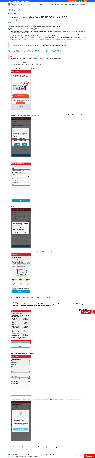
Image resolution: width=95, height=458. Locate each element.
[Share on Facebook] (9, 9)
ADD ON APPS (75, 4)
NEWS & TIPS (68, 4)
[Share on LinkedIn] (15, 9)
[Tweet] (18, 9)
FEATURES (57, 4)
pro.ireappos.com (65, 447)
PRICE (62, 4)
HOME (52, 4)
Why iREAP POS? (84, 4)
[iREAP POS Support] (89, 455)
